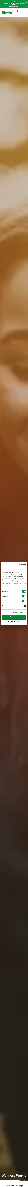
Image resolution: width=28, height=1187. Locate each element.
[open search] (21, 13)
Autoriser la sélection (14, 621)
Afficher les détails (18, 612)
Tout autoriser (14, 617)
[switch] (24, 596)
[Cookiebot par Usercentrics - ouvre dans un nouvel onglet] (19, 565)
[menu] (25, 13)
